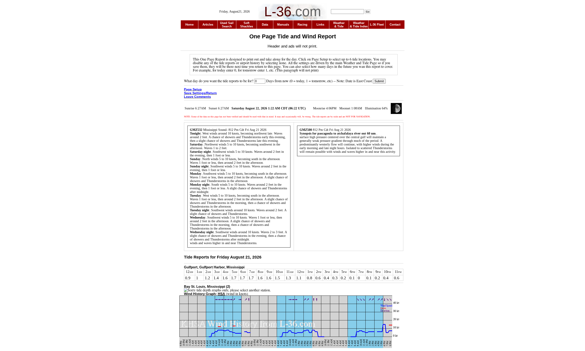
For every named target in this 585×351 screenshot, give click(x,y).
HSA (221, 294)
